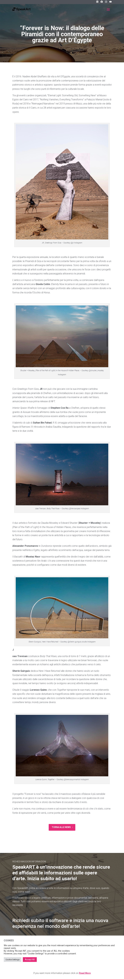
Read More (85, 973)
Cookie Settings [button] (13, 959)
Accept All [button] (30, 959)
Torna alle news (61, 827)
